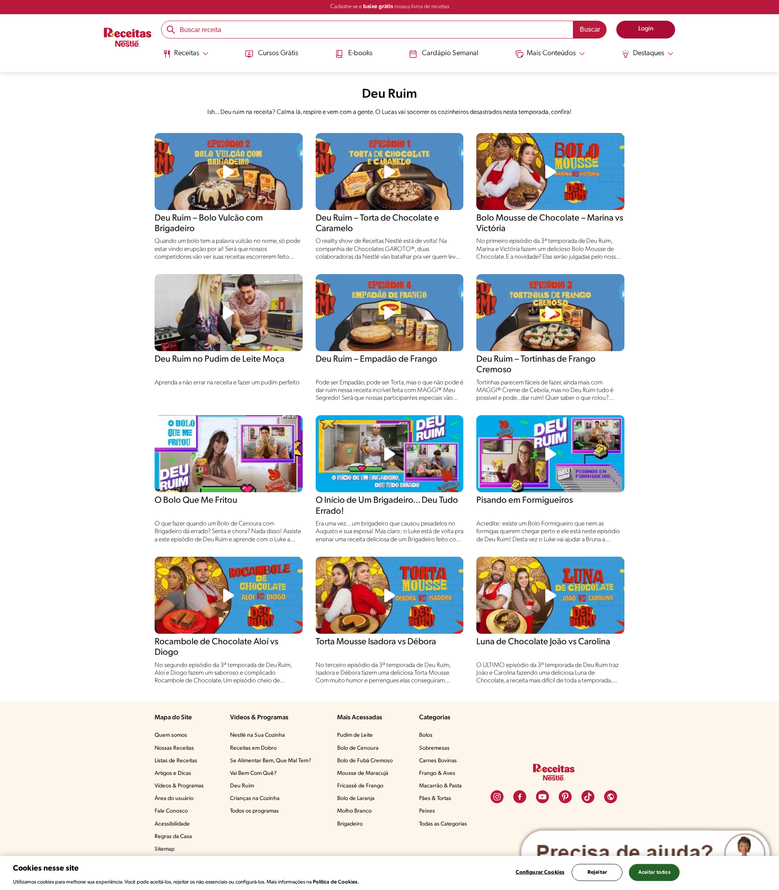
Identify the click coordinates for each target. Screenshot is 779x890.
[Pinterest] (565, 796)
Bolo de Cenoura (358, 748)
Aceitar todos (654, 872)
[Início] (127, 38)
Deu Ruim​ (242, 786)
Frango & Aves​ (437, 773)
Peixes (427, 811)
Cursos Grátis (278, 53)
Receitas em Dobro (253, 748)
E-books (360, 53)
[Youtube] (542, 796)
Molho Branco (354, 811)
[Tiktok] (587, 796)
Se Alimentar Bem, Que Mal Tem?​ (270, 761)
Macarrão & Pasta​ (440, 786)
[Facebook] (519, 796)
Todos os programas (254, 811)
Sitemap (164, 849)
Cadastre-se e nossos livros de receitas (389, 7)
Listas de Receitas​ (176, 761)
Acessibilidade (172, 824)
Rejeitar (597, 872)
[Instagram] (497, 796)
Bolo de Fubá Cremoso (365, 761)
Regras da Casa (173, 837)
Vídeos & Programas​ (179, 786)
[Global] (610, 796)
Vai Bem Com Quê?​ (253, 773)
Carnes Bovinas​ (438, 761)
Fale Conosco (171, 811)
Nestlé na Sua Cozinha (257, 735)
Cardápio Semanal (450, 53)
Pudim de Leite (355, 735)
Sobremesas (434, 748)
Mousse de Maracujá (362, 773)
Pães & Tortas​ (435, 799)
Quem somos (171, 735)
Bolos (426, 735)
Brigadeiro (350, 824)
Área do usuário (174, 799)
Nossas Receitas (174, 748)
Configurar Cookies (540, 872)
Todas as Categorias (443, 824)
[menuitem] (185, 56)
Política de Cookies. (336, 881)
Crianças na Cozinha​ (255, 799)
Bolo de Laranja (355, 799)
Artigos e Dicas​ (173, 773)
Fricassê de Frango (360, 786)
